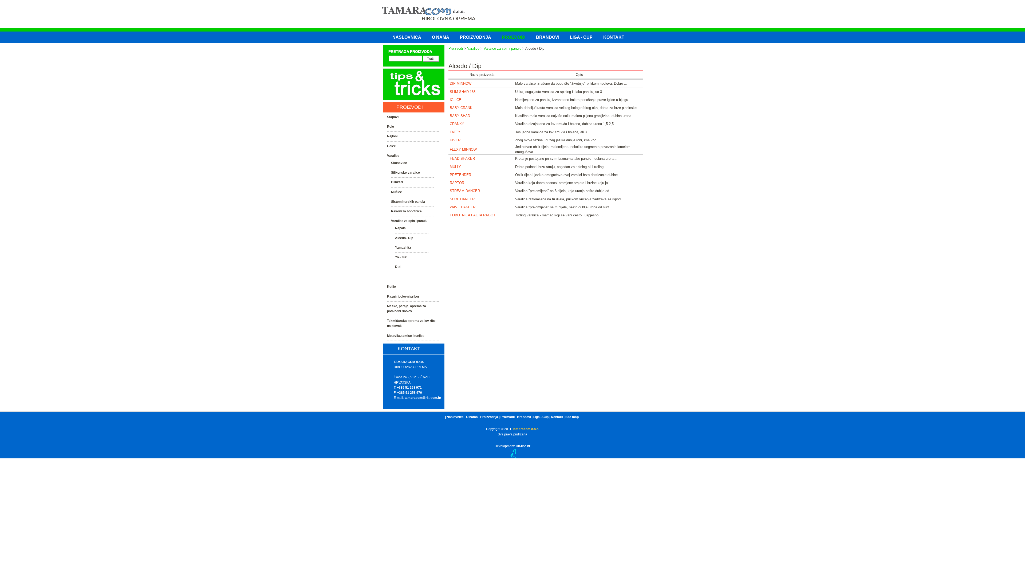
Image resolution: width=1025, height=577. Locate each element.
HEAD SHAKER (462, 159)
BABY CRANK (461, 108)
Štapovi (393, 117)
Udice (391, 146)
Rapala (400, 228)
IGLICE (455, 100)
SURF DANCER (462, 199)
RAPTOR (457, 183)
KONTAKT (613, 37)
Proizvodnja (489, 417)
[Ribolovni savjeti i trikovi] (413, 99)
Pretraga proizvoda (410, 51)
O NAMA (440, 37)
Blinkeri (397, 182)
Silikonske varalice (405, 172)
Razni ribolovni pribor (403, 296)
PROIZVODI (513, 37)
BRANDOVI (547, 37)
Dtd (397, 267)
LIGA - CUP (581, 37)
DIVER (455, 140)
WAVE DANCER (462, 207)
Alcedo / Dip (404, 238)
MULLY (455, 167)
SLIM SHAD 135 (462, 92)
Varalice (473, 48)
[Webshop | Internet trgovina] (512, 457)
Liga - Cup (541, 417)
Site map (572, 417)
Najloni (392, 136)
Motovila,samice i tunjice (405, 336)
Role (390, 126)
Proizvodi (455, 48)
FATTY (455, 132)
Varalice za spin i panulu (502, 48)
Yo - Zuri (401, 257)
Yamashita (403, 247)
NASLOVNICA (406, 37)
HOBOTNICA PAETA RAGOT (472, 215)
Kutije (391, 286)
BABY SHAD (460, 116)
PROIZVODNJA (475, 37)
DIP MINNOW (460, 83)
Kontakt (557, 417)
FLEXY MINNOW (463, 149)
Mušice (396, 192)
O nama (472, 417)
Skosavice (399, 163)
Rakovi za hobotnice (406, 211)
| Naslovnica (454, 417)
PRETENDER (460, 175)
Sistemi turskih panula (408, 202)
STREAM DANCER (465, 191)
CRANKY (457, 124)
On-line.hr (523, 446)
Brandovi (524, 417)
